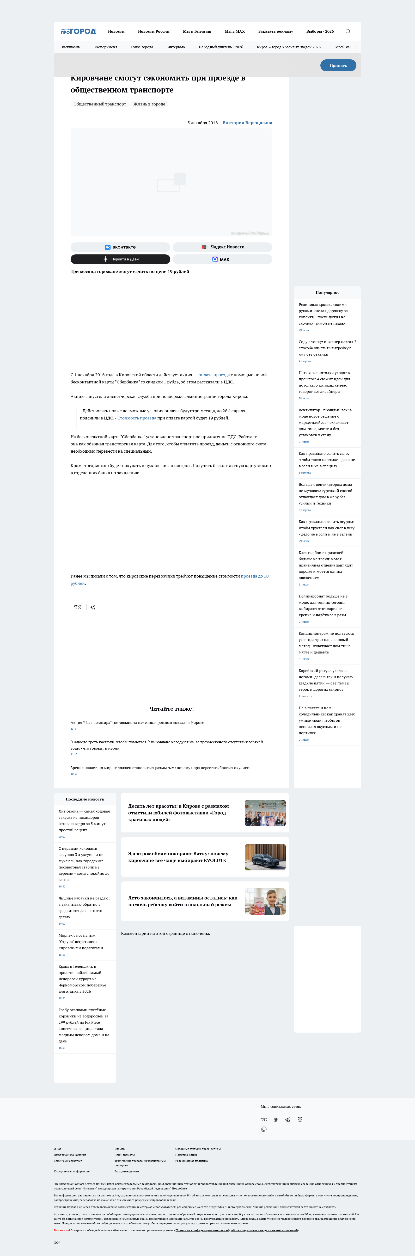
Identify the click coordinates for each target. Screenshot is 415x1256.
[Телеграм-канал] (288, 1119)
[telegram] (94, 607)
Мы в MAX (235, 31)
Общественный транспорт (99, 104)
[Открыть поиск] (348, 31)
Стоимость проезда (136, 418)
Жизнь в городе (149, 104)
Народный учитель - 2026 (221, 47)
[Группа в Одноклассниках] (276, 1119)
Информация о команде (70, 1155)
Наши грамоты (125, 1155)
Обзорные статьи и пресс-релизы (198, 1149)
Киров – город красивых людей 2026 (289, 47)
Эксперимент (105, 47)
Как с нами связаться (68, 1161)
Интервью (176, 47)
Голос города (142, 47)
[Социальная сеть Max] (222, 259)
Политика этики (186, 1155)
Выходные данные (127, 1171)
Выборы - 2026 (320, 31)
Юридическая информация (72, 1171)
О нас (57, 1149)
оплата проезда (215, 374)
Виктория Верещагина (247, 122)
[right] (355, 47)
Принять (338, 65)
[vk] (78, 607)
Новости (116, 31)
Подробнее (179, 1188)
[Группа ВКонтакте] (120, 247)
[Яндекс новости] (222, 247)
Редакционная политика (191, 1161)
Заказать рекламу (275, 31)
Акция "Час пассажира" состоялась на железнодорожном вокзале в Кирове (137, 725)
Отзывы (120, 1149)
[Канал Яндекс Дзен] (120, 259)
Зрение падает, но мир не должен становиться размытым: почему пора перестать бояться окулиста (160, 770)
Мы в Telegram (197, 31)
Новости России (154, 31)
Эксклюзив (70, 47)
